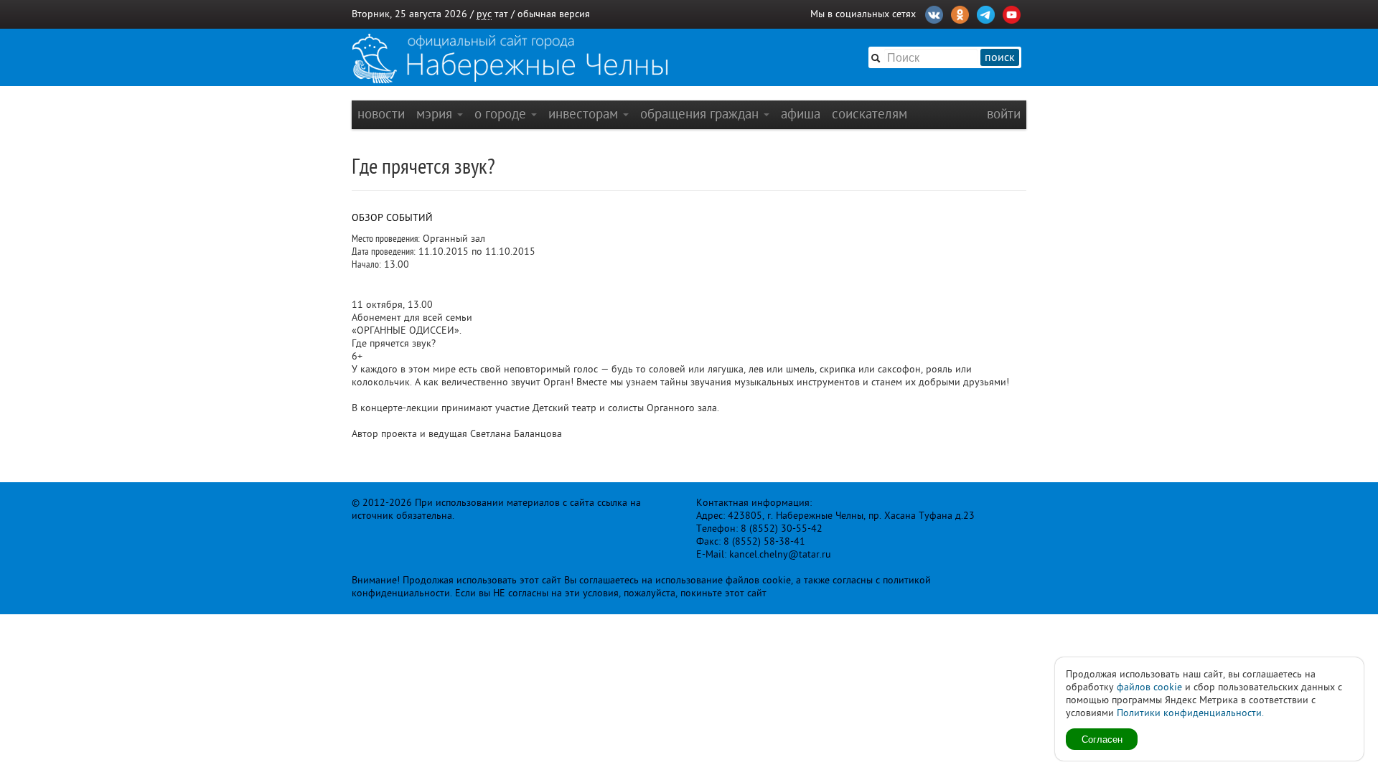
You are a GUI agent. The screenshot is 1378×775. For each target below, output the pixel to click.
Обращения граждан (701, 113)
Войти (1004, 113)
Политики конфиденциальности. (1190, 713)
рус (484, 14)
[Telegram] (986, 13)
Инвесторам (585, 113)
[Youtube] (1011, 13)
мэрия (436, 113)
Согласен (1102, 739)
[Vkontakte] (934, 13)
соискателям (869, 113)
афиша (800, 113)
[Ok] (960, 13)
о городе (502, 113)
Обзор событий (392, 217)
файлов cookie (1149, 687)
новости (381, 113)
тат (501, 14)
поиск (1000, 57)
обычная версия (553, 14)
